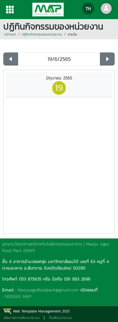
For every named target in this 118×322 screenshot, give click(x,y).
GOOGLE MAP (18, 296)
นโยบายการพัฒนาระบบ (21, 318)
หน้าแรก (10, 34)
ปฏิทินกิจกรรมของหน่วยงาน (42, 34)
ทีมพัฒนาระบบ (60, 318)
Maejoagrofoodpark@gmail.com (48, 289)
